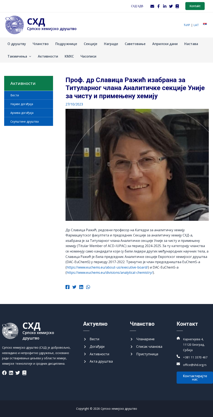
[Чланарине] (142, 339)
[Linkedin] (81, 287)
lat (196, 25)
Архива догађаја (21, 113)
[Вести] (91, 339)
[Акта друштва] (98, 361)
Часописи (88, 56)
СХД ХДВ (137, 6)
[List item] (4, 373)
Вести (14, 95)
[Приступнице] (144, 354)
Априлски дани (165, 43)
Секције (90, 43)
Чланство (41, 43)
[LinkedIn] (165, 6)
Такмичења (17, 56)
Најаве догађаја (21, 104)
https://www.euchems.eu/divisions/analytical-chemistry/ (110, 272)
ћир (187, 25)
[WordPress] (177, 6)
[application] (29, 56)
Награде (111, 43)
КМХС (69, 56)
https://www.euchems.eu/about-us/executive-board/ (107, 267)
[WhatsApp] (88, 287)
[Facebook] (158, 6)
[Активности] (96, 354)
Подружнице (66, 43)
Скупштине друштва (24, 121)
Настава (191, 43)
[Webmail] (152, 6)
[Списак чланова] (146, 346)
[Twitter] (171, 6)
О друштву (16, 43)
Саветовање (135, 43)
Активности (48, 56)
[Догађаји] (93, 346)
